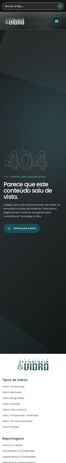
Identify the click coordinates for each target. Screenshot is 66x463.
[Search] (60, 6)
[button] (56, 21)
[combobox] (33, 6)
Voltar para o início (22, 228)
